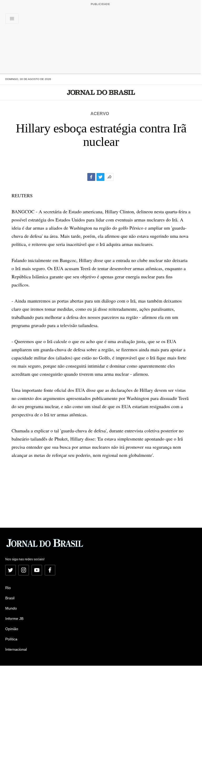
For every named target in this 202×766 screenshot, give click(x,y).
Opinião (11, 629)
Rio (8, 588)
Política (11, 639)
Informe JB (14, 618)
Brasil (9, 598)
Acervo (99, 113)
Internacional (16, 649)
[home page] (101, 92)
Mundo (11, 608)
